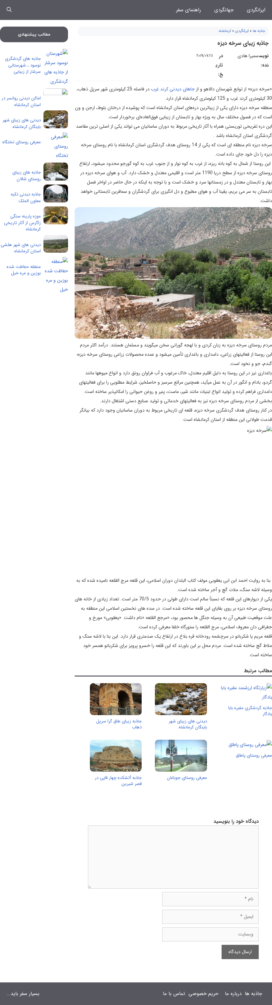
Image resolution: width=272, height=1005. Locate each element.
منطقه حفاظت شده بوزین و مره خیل (24, 270)
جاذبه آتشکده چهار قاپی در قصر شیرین (118, 780)
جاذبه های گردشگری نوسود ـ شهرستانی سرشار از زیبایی (23, 65)
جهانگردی (224, 10)
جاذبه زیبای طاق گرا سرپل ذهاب (119, 724)
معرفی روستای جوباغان (187, 777)
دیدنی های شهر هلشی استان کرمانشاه (21, 248)
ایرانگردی (256, 10)
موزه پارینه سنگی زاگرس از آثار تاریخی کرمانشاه (22, 223)
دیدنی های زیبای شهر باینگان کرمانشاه (188, 724)
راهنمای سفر (188, 10)
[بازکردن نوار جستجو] (9, 10)
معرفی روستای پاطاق (254, 755)
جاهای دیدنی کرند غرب (173, 89)
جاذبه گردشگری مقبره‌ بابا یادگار (250, 710)
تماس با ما (174, 994)
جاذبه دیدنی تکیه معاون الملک (26, 197)
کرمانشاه (225, 31)
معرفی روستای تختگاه (21, 142)
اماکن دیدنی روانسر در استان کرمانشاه (21, 101)
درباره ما (233, 994)
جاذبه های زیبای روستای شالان (26, 176)
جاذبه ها (259, 31)
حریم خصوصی (203, 994)
